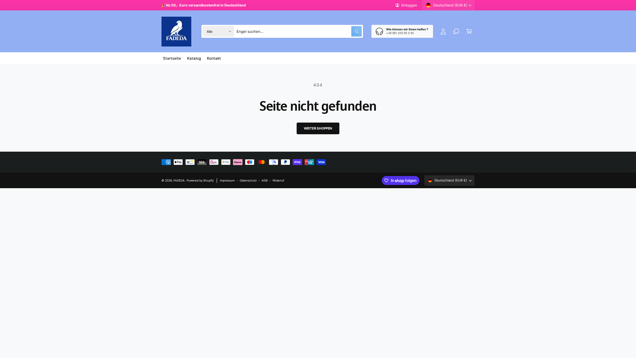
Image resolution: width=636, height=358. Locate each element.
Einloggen (409, 5)
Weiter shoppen (318, 128)
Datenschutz (248, 180)
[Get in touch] (456, 31)
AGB (265, 180)
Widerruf (278, 180)
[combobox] (299, 31)
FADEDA (179, 180)
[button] (469, 31)
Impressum (227, 180)
